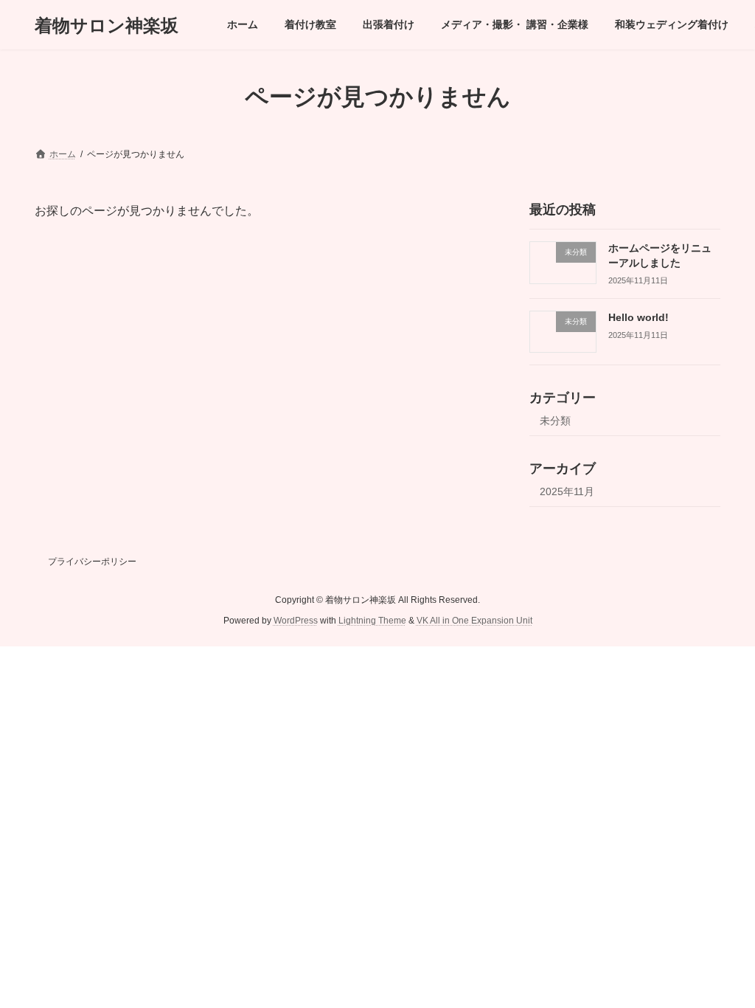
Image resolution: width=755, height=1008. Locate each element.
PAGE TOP (723, 964)
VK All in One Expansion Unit (474, 621)
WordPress (296, 621)
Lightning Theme (372, 621)
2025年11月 (567, 491)
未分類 (555, 421)
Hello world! (638, 317)
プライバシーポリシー (92, 561)
